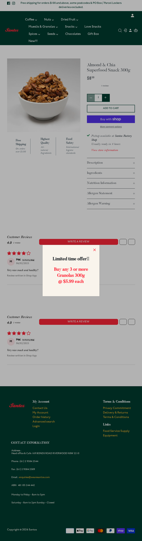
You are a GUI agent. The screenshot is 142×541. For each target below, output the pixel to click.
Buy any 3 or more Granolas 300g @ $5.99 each (71, 276)
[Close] (94, 250)
